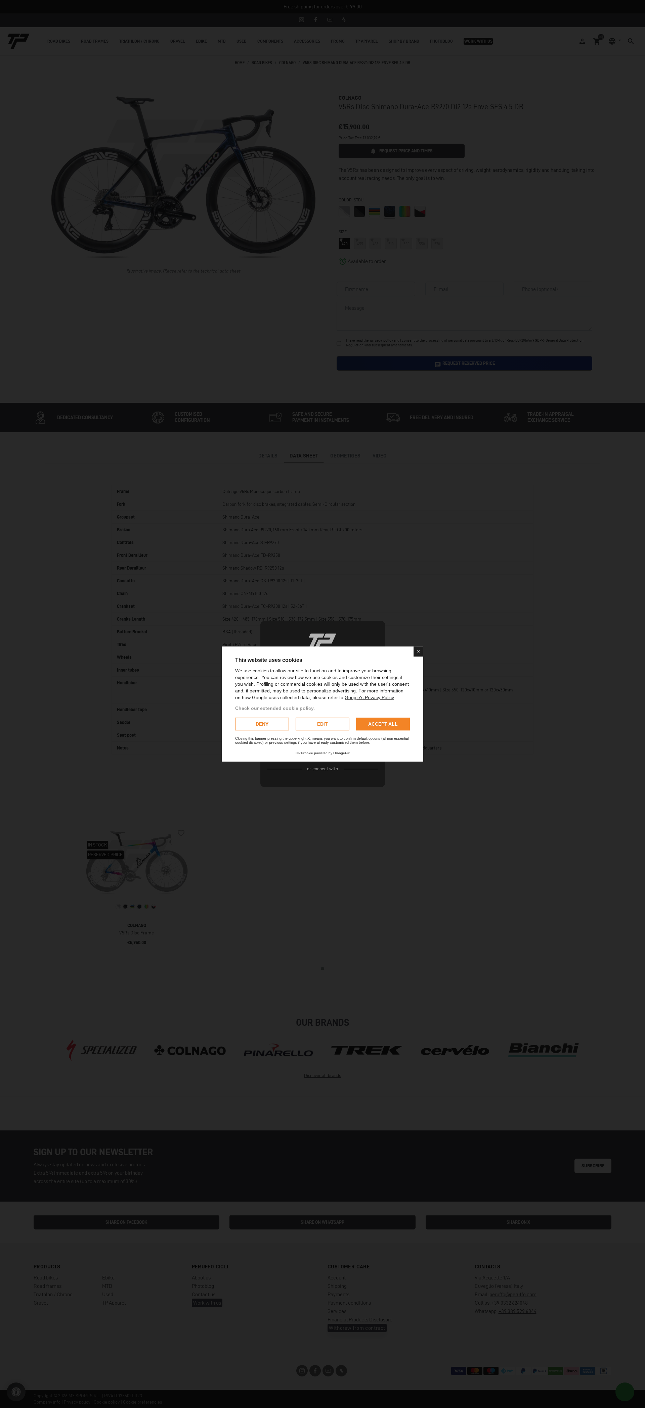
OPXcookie (304, 753)
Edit (322, 724)
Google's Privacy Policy (369, 697)
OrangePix (341, 753)
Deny (262, 724)
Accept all (383, 724)
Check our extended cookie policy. (275, 708)
